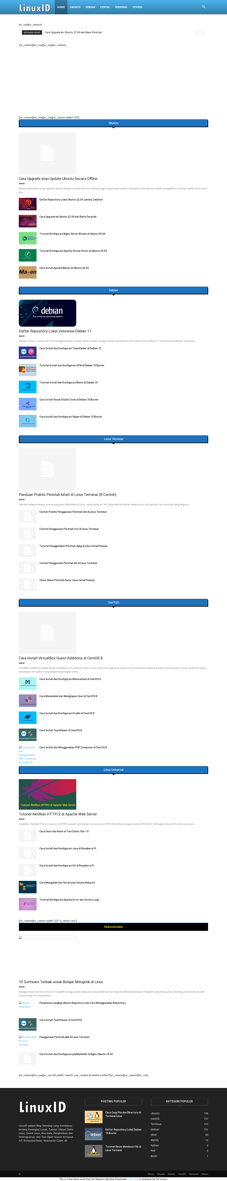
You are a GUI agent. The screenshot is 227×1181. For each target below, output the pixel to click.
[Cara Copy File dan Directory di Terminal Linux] (94, 1117)
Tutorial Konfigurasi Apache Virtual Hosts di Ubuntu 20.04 (73, 250)
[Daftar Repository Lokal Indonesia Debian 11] (113, 313)
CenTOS (113, 602)
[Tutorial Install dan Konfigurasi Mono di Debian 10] (28, 387)
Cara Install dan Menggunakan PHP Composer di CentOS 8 (73, 747)
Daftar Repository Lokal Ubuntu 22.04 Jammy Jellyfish (71, 199)
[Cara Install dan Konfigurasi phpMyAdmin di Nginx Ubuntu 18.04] (28, 1058)
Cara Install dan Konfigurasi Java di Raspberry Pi (67, 848)
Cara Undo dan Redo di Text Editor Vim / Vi (64, 831)
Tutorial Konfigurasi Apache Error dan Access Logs (69, 899)
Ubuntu (75, 7)
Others (137, 7)
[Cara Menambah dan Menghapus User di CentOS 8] (28, 700)
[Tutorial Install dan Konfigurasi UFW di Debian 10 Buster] (28, 370)
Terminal (121, 7)
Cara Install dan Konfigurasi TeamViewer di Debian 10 (70, 348)
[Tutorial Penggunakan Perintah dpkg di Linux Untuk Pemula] (28, 550)
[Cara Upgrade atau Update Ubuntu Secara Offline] (113, 153)
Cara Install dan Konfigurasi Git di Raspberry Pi (66, 865)
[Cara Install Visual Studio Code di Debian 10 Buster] (28, 404)
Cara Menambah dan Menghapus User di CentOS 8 (68, 696)
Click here (133, 1179)
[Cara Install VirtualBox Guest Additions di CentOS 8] (113, 633)
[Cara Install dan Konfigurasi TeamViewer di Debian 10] (28, 353)
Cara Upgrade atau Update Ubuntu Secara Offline (58, 178)
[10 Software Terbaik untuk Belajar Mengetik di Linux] (113, 956)
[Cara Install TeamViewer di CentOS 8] (28, 735)
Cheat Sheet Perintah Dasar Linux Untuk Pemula (67, 580)
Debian (90, 7)
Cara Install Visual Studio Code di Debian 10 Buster (68, 399)
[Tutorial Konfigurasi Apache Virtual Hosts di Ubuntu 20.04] (28, 255)
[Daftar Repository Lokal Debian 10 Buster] (94, 1134)
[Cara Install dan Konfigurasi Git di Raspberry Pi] (28, 870)
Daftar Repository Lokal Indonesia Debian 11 (55, 331)
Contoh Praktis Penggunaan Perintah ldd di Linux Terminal (73, 511)
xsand (21, 183)
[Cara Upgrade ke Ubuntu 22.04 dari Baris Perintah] (28, 221)
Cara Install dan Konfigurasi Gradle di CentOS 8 (66, 713)
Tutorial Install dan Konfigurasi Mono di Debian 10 (68, 382)
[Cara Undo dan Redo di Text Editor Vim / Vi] (28, 836)
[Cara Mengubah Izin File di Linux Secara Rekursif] (28, 887)
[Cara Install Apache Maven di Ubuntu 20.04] (28, 272)
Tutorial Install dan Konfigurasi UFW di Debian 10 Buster (71, 365)
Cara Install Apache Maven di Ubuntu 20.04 (64, 268)
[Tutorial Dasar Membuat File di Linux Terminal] (94, 1151)
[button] (204, 7)
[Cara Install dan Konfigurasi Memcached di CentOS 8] (28, 683)
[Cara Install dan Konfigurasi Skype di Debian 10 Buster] (28, 421)
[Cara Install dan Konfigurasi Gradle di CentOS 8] (28, 717)
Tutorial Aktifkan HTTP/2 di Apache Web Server (58, 814)
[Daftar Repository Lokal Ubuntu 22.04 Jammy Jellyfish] (28, 204)
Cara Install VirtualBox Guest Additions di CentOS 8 (61, 658)
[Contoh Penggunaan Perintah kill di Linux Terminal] (28, 567)
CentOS (105, 7)
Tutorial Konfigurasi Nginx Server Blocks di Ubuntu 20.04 (72, 233)
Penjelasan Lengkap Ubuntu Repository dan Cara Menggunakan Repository (82, 1002)
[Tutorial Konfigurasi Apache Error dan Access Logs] (28, 904)
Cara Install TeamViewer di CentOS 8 (60, 730)
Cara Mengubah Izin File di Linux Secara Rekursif (67, 882)
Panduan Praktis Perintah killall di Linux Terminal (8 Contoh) (79, 32)
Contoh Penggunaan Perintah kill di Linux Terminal (68, 563)
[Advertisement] (113, 74)
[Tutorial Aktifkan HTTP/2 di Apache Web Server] (113, 794)
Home (61, 7)
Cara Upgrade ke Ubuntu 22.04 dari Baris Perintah (67, 216)
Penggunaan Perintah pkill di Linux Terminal (64, 1037)
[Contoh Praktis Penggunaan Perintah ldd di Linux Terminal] (28, 516)
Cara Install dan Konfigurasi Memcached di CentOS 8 (70, 679)
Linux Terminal (113, 439)
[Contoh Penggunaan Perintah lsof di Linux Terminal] (28, 533)
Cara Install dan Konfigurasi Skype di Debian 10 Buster (70, 416)
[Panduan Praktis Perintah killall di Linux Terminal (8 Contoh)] (113, 469)
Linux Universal (113, 769)
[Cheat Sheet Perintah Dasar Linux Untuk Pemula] (28, 584)
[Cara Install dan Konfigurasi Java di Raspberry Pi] (28, 853)
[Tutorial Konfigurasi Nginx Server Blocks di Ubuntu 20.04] (28, 238)
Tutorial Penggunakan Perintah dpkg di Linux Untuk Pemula (73, 546)
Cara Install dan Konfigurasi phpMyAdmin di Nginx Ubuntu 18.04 (76, 1054)
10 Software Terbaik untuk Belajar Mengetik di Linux (61, 982)
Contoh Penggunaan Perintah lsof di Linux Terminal (69, 529)
